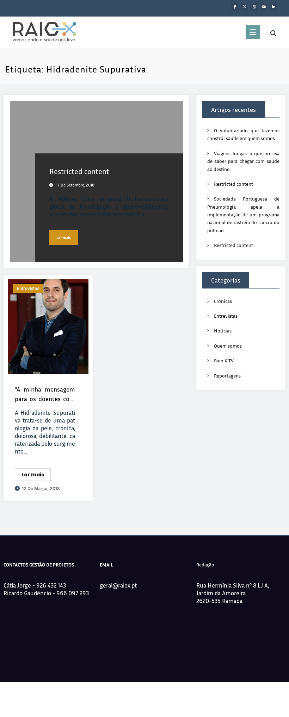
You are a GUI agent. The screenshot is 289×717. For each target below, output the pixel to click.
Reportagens (227, 376)
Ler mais (63, 237)
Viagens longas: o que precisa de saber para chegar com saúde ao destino (243, 161)
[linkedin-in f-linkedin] (273, 7)
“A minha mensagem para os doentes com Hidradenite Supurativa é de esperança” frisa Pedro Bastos (45, 395)
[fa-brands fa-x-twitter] (244, 7)
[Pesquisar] (273, 33)
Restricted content (79, 171)
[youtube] (264, 7)
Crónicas (223, 301)
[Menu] (253, 32)
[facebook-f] (235, 7)
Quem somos (228, 346)
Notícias (223, 331)
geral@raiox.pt (118, 585)
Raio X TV (224, 360)
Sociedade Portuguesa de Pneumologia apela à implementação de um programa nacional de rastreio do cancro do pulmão (243, 214)
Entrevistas (28, 288)
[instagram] (254, 7)
